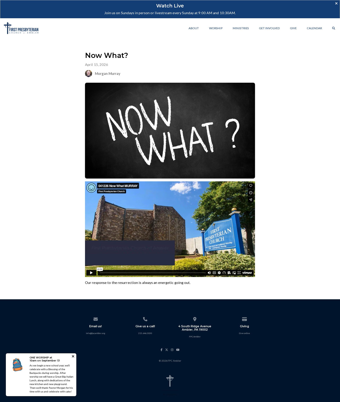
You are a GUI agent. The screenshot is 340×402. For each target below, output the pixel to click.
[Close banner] (336, 4)
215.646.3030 (145, 333)
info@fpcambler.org (95, 333)
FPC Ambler (195, 336)
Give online (244, 333)
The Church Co (170, 394)
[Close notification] (73, 356)
